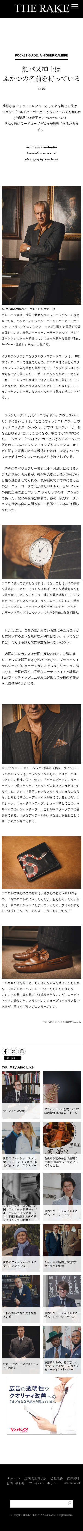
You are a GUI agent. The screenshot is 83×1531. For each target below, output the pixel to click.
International (71, 1483)
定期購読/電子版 (35, 1478)
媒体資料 (73, 1478)
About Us (14, 1478)
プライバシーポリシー (44, 1483)
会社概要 (57, 1478)
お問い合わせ (16, 1483)
